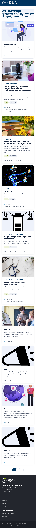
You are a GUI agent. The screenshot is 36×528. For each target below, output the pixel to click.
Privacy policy (6, 506)
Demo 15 (7, 369)
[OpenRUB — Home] (9, 2)
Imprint (4, 503)
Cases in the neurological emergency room (14, 283)
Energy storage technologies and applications (17, 238)
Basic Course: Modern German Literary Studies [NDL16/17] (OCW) (18, 143)
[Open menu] (32, 3)
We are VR (8, 191)
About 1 (7, 450)
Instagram (4, 516)
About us (4, 500)
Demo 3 (7, 329)
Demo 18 (7, 409)
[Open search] (28, 3)
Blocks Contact (10, 44)
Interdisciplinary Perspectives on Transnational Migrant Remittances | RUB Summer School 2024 (18, 89)
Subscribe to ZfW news (8, 513)
